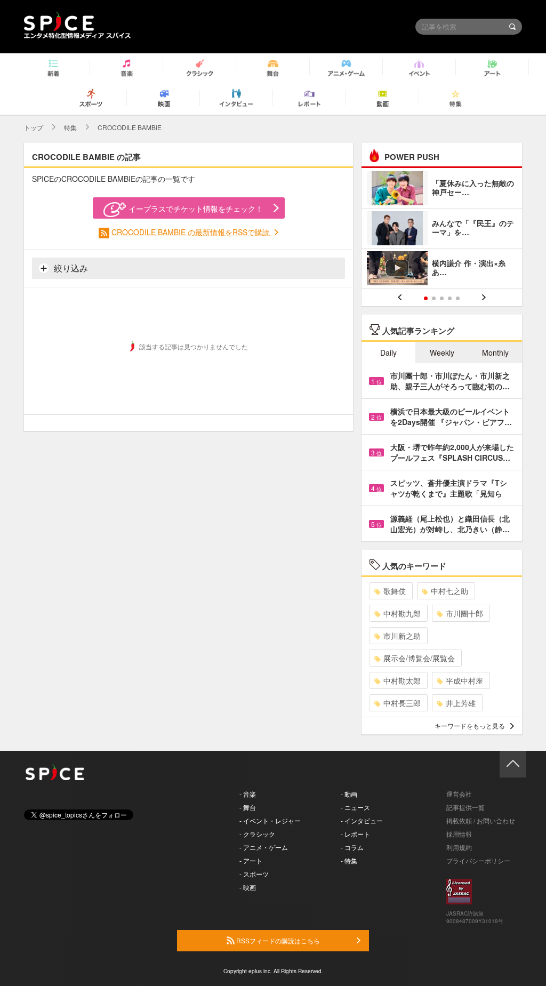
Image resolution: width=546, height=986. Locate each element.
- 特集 (349, 860)
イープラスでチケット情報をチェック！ (196, 208)
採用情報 (459, 833)
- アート (250, 860)
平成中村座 (464, 680)
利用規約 (459, 847)
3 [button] (442, 298)
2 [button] (434, 298)
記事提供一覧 (465, 807)
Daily (388, 352)
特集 (70, 127)
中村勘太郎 (402, 680)
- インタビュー (362, 820)
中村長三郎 (402, 703)
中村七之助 (449, 591)
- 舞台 (247, 807)
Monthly (495, 352)
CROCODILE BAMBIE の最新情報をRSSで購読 (191, 232)
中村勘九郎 (402, 613)
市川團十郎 (464, 613)
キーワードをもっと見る (470, 725)
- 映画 (247, 887)
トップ (33, 127)
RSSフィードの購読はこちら (277, 940)
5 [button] (458, 298)
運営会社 (459, 793)
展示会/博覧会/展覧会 (419, 658)
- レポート (355, 833)
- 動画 (349, 793)
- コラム (352, 847)
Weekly (442, 352)
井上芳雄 (461, 703)
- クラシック (257, 833)
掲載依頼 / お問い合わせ (480, 820)
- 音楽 (247, 793)
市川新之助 (402, 635)
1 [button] (426, 298)
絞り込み (70, 268)
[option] (442, 229)
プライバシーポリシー (478, 860)
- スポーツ (254, 873)
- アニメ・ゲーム (263, 847)
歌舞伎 (394, 591)
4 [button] (450, 298)
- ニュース (355, 807)
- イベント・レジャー (270, 820)
